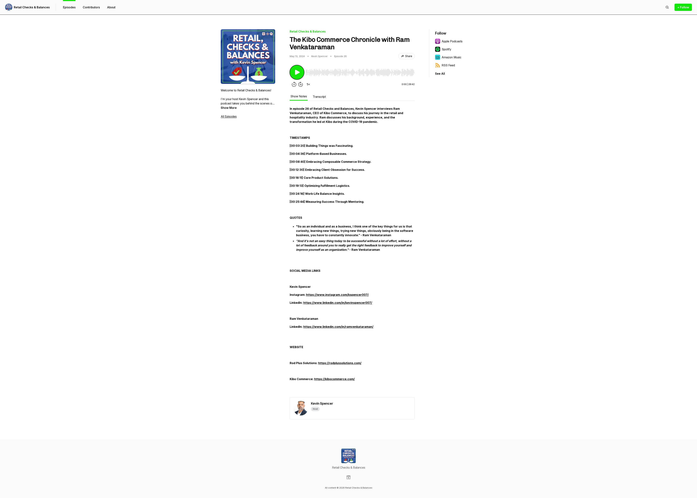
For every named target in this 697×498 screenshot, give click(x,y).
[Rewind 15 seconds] (294, 84)
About (111, 7)
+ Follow (683, 7)
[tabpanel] (352, 251)
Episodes (69, 7)
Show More (229, 108)
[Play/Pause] (297, 72)
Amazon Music (451, 57)
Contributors (91, 7)
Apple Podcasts (452, 41)
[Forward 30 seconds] (300, 84)
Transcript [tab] (319, 96)
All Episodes (229, 116)
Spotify (446, 49)
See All (440, 73)
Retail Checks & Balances (32, 7)
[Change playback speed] (308, 84)
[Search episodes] (667, 7)
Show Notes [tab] (298, 96)
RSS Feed (448, 65)
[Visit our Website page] (348, 477)
